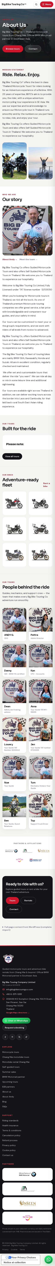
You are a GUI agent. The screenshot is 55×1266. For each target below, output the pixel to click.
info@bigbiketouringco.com (19, 989)
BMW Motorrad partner (13, 1077)
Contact (33, 48)
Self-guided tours (11, 1067)
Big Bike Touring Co (14, 4)
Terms (22, 1249)
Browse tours (13, 48)
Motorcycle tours (10, 1052)
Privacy (5, 1249)
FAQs (4, 1106)
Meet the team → (29, 259)
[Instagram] (12, 1037)
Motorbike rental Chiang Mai (15, 1062)
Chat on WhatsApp (18, 1020)
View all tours (12, 456)
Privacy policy (9, 1145)
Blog (4, 1101)
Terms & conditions (11, 1130)
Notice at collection (15, 1262)
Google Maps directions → (17, 1012)
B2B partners (8, 1086)
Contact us (7, 1155)
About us (6, 1091)
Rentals (28, 900)
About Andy (8, 1096)
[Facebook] (5, 1037)
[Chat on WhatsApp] (48, 1260)
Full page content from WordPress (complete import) (27, 928)
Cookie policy (9, 1150)
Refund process (9, 1140)
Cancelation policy (11, 1135)
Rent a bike (46, 485)
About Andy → (9, 259)
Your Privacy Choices (23, 1257)
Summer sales (9, 1072)
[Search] (36, 4)
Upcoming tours (10, 1081)
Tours (12, 900)
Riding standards (10, 1120)
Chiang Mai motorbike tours (15, 1057)
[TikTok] (26, 1037)
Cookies (14, 1249)
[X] (19, 1037)
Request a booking (14, 1027)
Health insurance (10, 1125)
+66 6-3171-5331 (14, 994)
